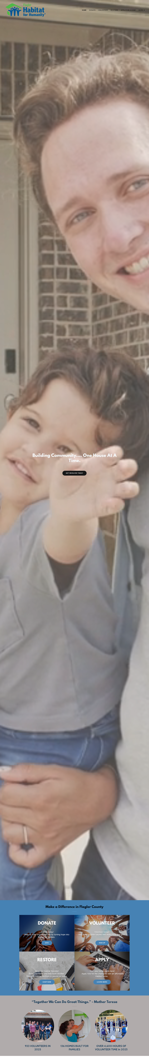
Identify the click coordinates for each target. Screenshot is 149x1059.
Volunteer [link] (103, 10)
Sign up (102, 943)
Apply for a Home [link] (128, 10)
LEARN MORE (102, 982)
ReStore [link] (114, 10)
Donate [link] (92, 10)
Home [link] (84, 10)
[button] (142, 10)
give (47, 943)
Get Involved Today (74, 473)
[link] (25, 10)
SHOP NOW (47, 982)
